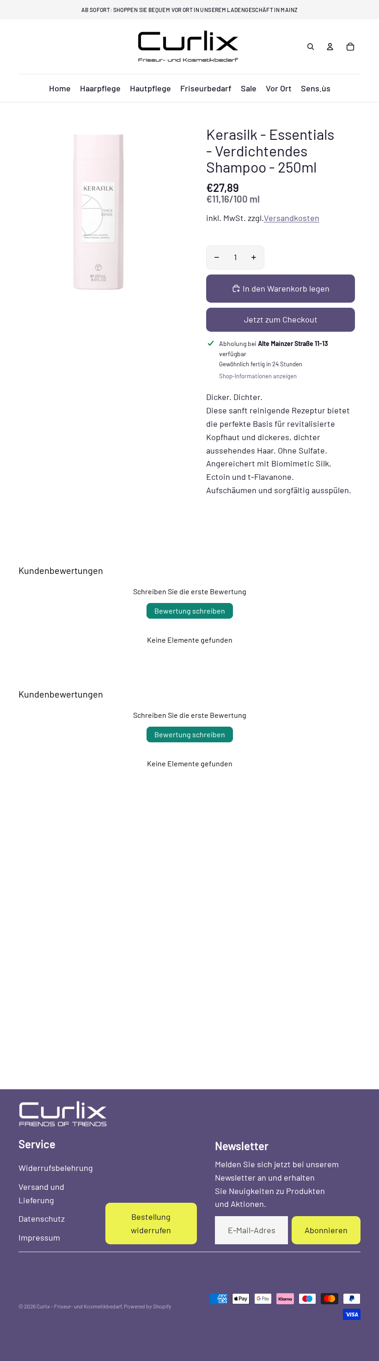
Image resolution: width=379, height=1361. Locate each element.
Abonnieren (326, 1230)
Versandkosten (291, 218)
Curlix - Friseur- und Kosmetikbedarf (79, 1306)
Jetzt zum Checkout (281, 319)
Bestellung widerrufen (151, 1223)
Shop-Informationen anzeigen (258, 376)
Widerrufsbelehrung (55, 1168)
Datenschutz (41, 1218)
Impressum (39, 1237)
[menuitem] (60, 88)
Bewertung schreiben (189, 610)
